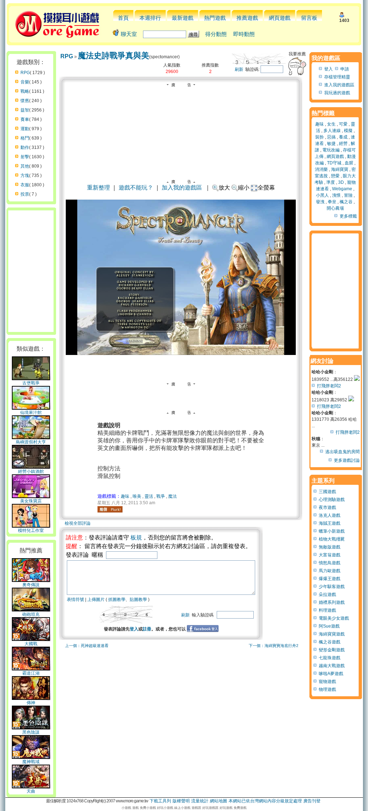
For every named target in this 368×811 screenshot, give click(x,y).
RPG (25, 72)
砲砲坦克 (31, 614)
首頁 (123, 18)
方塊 (24, 175)
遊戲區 (196, 808)
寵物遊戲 (327, 681)
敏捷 (331, 143)
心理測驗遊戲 (332, 499)
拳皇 (332, 201)
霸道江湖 (31, 673)
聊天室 (129, 34)
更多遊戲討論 (347, 460)
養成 (343, 137)
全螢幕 (266, 187)
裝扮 (319, 137)
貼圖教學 (138, 599)
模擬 (348, 130)
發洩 (320, 201)
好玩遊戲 (226, 808)
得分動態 (216, 34)
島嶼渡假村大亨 (31, 442)
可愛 (343, 124)
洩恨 (336, 195)
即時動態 (244, 34)
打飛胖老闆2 (329, 385)
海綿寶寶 (339, 169)
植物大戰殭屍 (332, 539)
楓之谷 (346, 201)
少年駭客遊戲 (332, 586)
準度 (330, 182)
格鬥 (24, 138)
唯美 (137, 496)
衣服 (24, 184)
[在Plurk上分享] (110, 509)
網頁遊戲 (279, 18)
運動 (24, 128)
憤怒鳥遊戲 (329, 562)
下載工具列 (160, 800)
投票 (24, 194)
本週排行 (150, 18)
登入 (134, 629)
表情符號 (75, 599)
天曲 (31, 791)
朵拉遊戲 (327, 594)
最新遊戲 (182, 18)
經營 (343, 143)
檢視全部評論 (78, 523)
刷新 (239, 69)
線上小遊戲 (182, 808)
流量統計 (199, 800)
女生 (331, 124)
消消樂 (321, 169)
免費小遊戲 (148, 808)
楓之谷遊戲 (329, 641)
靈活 (148, 496)
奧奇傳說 (31, 584)
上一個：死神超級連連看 (87, 645)
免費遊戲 (240, 808)
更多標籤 (348, 216)
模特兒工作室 (31, 530)
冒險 (348, 195)
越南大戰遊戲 (332, 665)
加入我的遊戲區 (182, 187)
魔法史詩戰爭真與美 (113, 55)
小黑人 (322, 195)
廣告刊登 (312, 800)
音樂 (24, 82)
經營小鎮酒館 (31, 471)
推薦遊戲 (247, 18)
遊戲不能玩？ (136, 187)
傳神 (31, 702)
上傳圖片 (96, 599)
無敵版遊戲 (329, 547)
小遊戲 (126, 808)
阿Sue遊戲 (329, 626)
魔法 (172, 496)
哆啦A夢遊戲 (331, 673)
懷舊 (24, 100)
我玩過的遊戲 (337, 92)
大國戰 (30, 643)
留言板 (309, 18)
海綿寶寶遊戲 (332, 634)
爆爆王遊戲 (329, 578)
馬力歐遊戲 (329, 570)
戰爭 (160, 496)
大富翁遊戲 (329, 554)
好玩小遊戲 (165, 808)
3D (341, 182)
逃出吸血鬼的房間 (342, 451)
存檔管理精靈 (337, 76)
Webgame (342, 188)
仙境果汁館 (31, 412)
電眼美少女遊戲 (334, 618)
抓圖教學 (116, 599)
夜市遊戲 (327, 507)
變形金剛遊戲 (332, 649)
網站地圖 (218, 800)
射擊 (24, 156)
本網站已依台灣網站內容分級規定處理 (265, 800)
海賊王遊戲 (329, 523)
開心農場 (335, 208)
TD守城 (334, 162)
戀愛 (335, 175)
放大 (224, 187)
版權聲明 (181, 800)
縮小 (243, 187)
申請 (344, 69)
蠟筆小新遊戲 (332, 531)
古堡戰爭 (31, 383)
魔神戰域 (31, 761)
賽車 (24, 119)
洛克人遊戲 (329, 515)
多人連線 (332, 130)
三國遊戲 (327, 491)
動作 (24, 147)
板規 (136, 537)
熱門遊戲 (215, 18)
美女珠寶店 (31, 501)
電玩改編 (331, 149)
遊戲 (135, 808)
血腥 (349, 162)
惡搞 (331, 137)
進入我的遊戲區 (339, 84)
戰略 (24, 91)
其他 (24, 166)
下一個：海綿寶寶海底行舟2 (273, 645)
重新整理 (98, 187)
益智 (24, 110)
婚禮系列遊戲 (332, 602)
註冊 (147, 629)
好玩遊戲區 (210, 808)
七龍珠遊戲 (329, 657)
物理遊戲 (327, 689)
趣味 (125, 496)
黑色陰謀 (31, 732)
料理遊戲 (327, 610)
